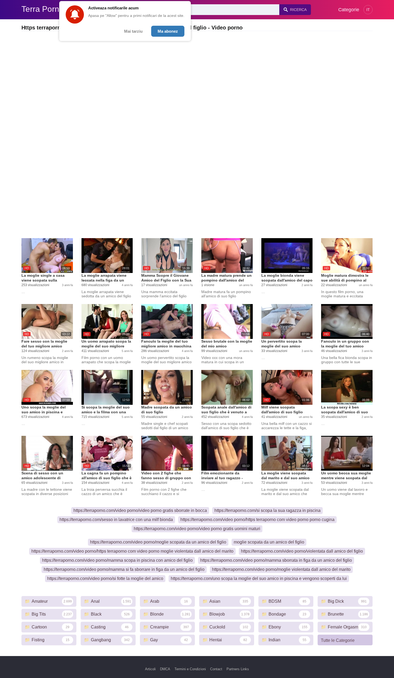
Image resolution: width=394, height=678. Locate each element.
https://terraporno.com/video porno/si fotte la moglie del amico (105, 578)
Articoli (150, 669)
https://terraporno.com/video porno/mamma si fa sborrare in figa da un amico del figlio (124, 569)
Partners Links (237, 669)
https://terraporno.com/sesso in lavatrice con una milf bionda (116, 519)
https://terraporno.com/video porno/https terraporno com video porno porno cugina (257, 519)
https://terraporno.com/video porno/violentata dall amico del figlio (302, 551)
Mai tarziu (133, 31)
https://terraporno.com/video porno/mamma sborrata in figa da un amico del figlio (276, 560)
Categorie (348, 9)
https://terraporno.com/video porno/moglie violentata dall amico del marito (281, 569)
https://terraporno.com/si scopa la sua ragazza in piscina (267, 510)
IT (368, 10)
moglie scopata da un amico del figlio (269, 542)
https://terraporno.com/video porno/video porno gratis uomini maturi (197, 528)
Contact (216, 669)
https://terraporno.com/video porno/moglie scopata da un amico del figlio (158, 542)
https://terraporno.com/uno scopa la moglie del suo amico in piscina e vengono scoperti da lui (259, 578)
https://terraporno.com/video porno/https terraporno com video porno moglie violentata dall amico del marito (132, 551)
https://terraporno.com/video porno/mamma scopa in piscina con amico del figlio (117, 560)
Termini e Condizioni (190, 669)
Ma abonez (168, 31)
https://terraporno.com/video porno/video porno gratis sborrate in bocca (140, 510)
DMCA (165, 669)
